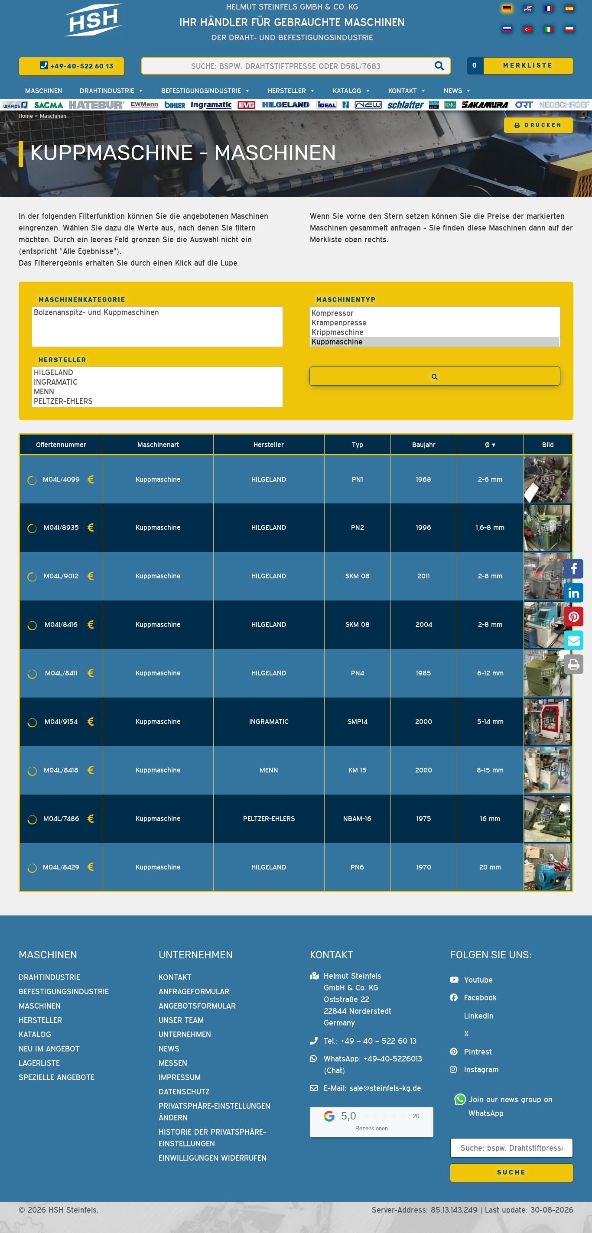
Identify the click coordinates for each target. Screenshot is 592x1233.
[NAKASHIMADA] (368, 104)
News (453, 90)
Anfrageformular (194, 991)
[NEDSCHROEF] (564, 104)
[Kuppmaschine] (435, 342)
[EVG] (246, 104)
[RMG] (450, 104)
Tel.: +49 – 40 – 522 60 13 (370, 1040)
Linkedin (479, 1015)
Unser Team (181, 1020)
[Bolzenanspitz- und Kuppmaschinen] (157, 312)
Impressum (180, 1077)
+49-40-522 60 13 (81, 66)
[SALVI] (434, 104)
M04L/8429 (61, 867)
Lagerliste (39, 1063)
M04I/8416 (61, 624)
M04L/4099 (61, 479)
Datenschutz (184, 1091)
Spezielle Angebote (56, 1077)
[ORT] (524, 104)
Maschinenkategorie (82, 300)
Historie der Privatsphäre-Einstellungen (212, 1137)
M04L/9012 (61, 576)
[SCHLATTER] (405, 104)
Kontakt (402, 90)
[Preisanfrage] (91, 479)
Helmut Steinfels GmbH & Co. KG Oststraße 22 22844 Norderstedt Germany (357, 999)
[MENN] (144, 104)
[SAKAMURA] (485, 104)
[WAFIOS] (15, 104)
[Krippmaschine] (435, 332)
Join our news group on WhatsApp (511, 1106)
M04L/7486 (61, 818)
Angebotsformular (197, 1005)
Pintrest (478, 1051)
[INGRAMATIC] (211, 104)
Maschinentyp (346, 300)
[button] (573, 569)
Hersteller (287, 90)
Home (26, 116)
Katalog (347, 90)
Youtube (478, 979)
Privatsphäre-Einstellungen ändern (214, 1111)
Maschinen (43, 90)
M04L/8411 (61, 673)
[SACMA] (48, 104)
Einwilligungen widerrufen (213, 1157)
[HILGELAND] (285, 104)
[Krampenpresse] (435, 323)
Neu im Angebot (49, 1048)
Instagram (481, 1069)
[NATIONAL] (346, 104)
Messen (173, 1063)
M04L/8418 (61, 770)
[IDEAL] (326, 104)
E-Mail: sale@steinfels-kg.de (372, 1088)
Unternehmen (185, 1034)
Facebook (480, 997)
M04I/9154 (61, 721)
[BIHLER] (175, 104)
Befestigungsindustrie (201, 90)
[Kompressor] (435, 313)
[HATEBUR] (97, 104)
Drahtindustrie (107, 90)
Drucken (544, 125)
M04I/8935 (61, 527)
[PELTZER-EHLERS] (157, 401)
